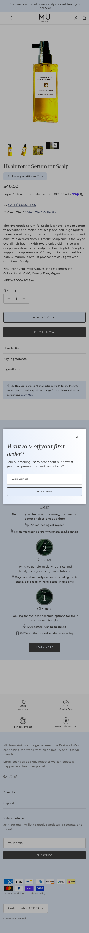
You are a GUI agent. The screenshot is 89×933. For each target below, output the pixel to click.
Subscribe (44, 491)
